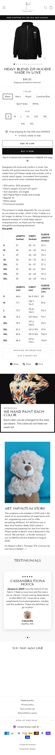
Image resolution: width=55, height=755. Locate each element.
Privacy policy (27, 704)
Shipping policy (27, 700)
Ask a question (27, 356)
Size (27, 111)
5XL (32, 123)
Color (27, 91)
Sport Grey (22, 103)
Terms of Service (27, 709)
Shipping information (27, 350)
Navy (18, 96)
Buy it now (27, 151)
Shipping (17, 82)
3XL (45, 116)
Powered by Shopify (28, 749)
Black (7, 96)
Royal (28, 96)
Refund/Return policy (27, 713)
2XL (36, 116)
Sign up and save (27, 720)
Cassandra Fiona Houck (27, 582)
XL (28, 116)
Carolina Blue (43, 96)
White (35, 103)
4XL (23, 123)
